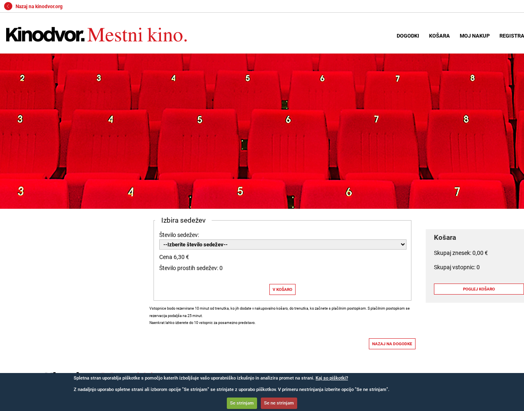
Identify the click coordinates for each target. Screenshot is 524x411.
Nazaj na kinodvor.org (38, 6)
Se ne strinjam (279, 403)
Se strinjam (242, 403)
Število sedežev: (179, 235)
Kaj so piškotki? (332, 378)
